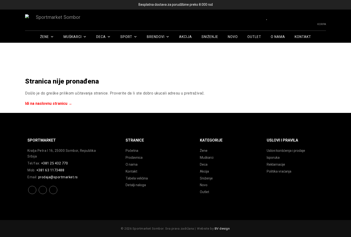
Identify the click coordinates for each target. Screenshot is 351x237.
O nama (278, 37)
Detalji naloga (136, 185)
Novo (233, 37)
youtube (53, 193)
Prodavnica (134, 157)
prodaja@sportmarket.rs (58, 177)
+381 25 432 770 (54, 163)
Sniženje (210, 37)
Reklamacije (276, 164)
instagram (43, 193)
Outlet (254, 37)
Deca (101, 37)
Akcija (185, 37)
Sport (126, 37)
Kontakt (303, 37)
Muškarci (73, 37)
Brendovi (156, 37)
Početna (132, 151)
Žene (44, 37)
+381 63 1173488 (50, 170)
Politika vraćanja (279, 171)
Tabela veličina (137, 178)
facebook (32, 193)
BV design (222, 228)
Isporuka (273, 157)
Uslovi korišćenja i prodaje (286, 151)
